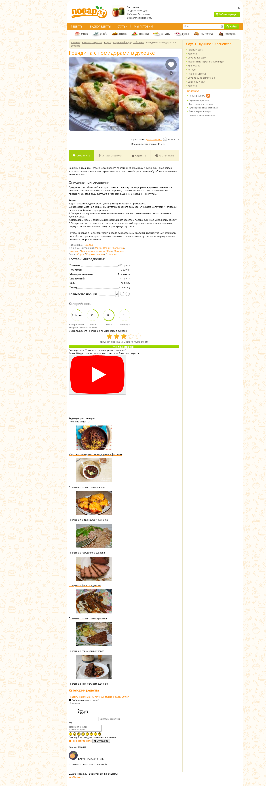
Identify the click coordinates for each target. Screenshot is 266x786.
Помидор (74, 251)
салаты (165, 34)
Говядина (118, 248)
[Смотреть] (97, 375)
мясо (84, 34)
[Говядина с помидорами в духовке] (124, 94)
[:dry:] (91, 734)
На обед (88, 244)
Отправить (102, 740)
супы (185, 34)
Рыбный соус (195, 49)
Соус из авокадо (197, 57)
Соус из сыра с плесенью (202, 77)
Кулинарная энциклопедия (203, 107)
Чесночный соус (197, 73)
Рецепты (77, 26)
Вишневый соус (196, 81)
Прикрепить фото (81, 740)
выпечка (207, 34)
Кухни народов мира (200, 111)
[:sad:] (79, 734)
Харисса (192, 53)
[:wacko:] (75, 734)
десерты (230, 34)
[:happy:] (95, 734)
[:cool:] (100, 734)
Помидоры (143, 10)
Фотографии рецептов (201, 104)
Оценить (140, 155)
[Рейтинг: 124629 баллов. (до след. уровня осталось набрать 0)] (165, 139)
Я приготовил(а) (112, 155)
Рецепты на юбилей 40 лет (84, 696)
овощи (144, 34)
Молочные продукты (93, 251)
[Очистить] (221, 26)
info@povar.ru (76, 777)
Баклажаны (144, 14)
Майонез (119, 251)
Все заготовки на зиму (139, 17)
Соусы (80, 254)
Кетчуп (192, 69)
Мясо (98, 248)
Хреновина (194, 65)
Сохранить (83, 155)
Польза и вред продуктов (202, 114)
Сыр (109, 251)
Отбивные (111, 254)
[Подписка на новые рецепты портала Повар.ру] (208, 96)
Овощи (107, 248)
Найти (233, 26)
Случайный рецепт (199, 100)
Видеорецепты (100, 26)
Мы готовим (143, 26)
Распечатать (166, 155)
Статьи (122, 26)
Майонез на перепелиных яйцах (206, 61)
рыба (103, 34)
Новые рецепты (197, 95)
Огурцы (131, 10)
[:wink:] (70, 734)
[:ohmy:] (83, 734)
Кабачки (132, 14)
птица (123, 34)
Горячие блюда (95, 254)
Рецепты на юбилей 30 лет (114, 696)
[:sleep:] (87, 734)
